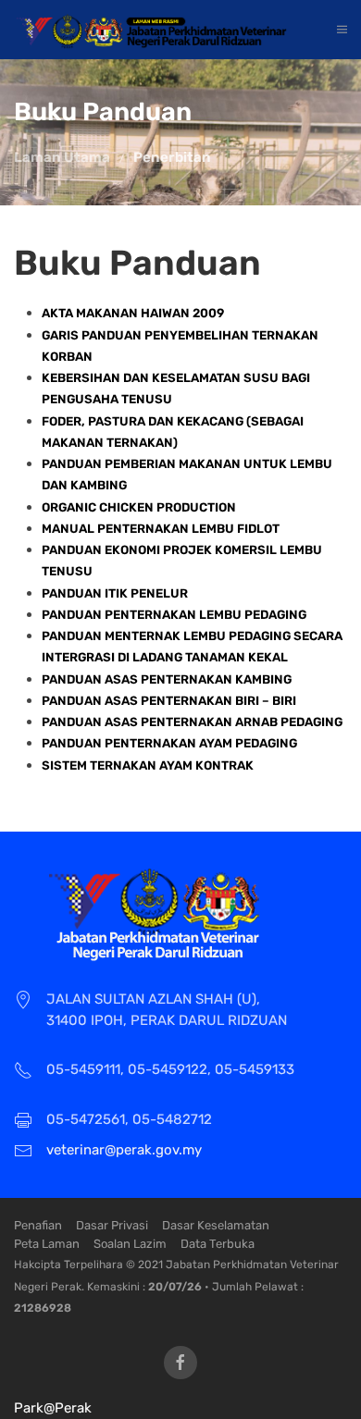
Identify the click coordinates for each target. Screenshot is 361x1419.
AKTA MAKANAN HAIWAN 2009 (133, 313)
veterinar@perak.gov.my (124, 1149)
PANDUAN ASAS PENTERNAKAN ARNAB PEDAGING (192, 722)
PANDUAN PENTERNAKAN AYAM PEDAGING (169, 743)
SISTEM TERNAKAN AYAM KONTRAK (148, 765)
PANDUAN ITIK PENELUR (115, 593)
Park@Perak (53, 1408)
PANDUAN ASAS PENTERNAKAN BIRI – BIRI (169, 701)
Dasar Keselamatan (215, 1225)
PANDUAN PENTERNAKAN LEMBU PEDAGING (174, 615)
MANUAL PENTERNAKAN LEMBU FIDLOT (161, 529)
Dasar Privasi (112, 1225)
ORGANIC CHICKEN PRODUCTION (139, 507)
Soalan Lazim (130, 1244)
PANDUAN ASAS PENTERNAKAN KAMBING (167, 679)
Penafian (38, 1225)
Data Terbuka (217, 1244)
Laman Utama (62, 157)
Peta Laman (47, 1244)
